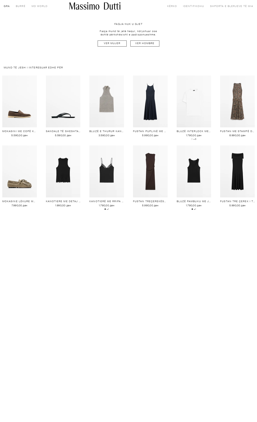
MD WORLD (40, 6)
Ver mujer (112, 43)
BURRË (20, 6)
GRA (7, 6)
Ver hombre (145, 43)
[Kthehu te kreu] (95, 6)
